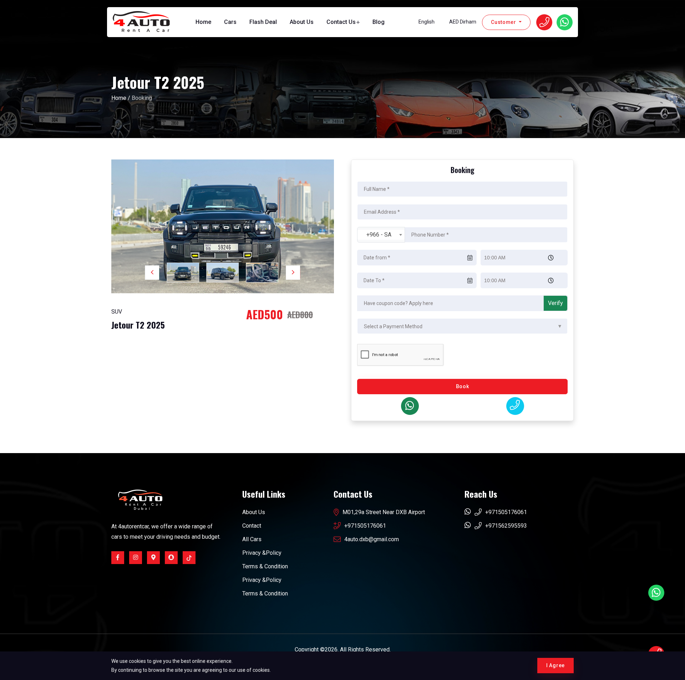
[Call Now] (515, 406)
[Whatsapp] (410, 406)
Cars (230, 22)
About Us (302, 22)
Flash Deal (263, 22)
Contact (251, 525)
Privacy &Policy (261, 552)
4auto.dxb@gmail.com (371, 539)
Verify (555, 303)
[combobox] (381, 235)
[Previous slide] (152, 272)
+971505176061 (365, 525)
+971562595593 (506, 525)
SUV (116, 311)
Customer (504, 22)
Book (462, 386)
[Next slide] (293, 272)
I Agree (555, 665)
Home (203, 22)
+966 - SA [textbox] (378, 234)
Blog (378, 22)
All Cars (252, 539)
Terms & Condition (265, 566)
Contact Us (341, 22)
